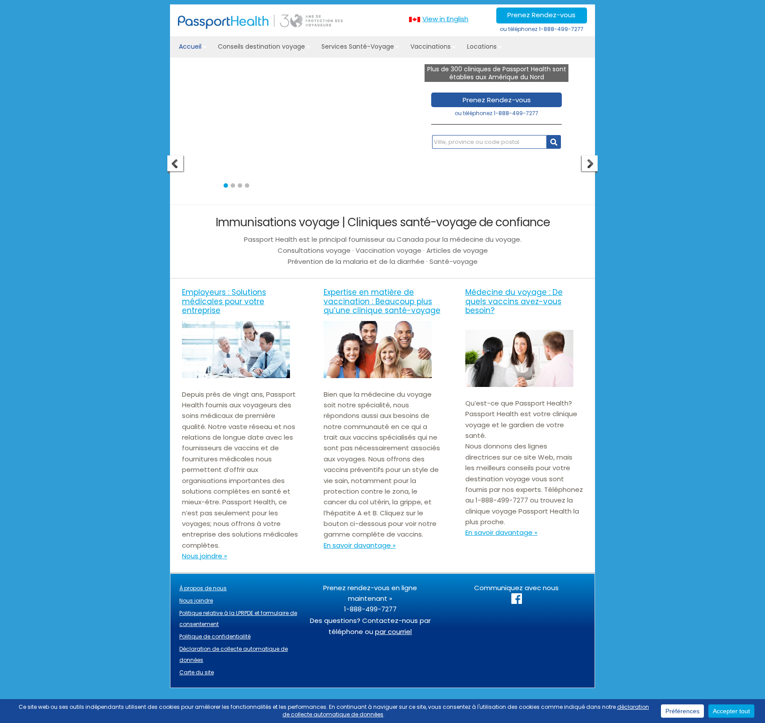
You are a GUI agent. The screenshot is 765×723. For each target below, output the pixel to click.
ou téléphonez (541, 29)
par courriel (393, 631)
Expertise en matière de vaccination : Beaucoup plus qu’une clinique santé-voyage (382, 301)
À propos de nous (203, 588)
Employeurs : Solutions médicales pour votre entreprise (224, 301)
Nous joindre (196, 600)
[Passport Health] (260, 26)
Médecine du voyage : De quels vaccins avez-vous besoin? (514, 301)
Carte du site (196, 672)
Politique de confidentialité (215, 636)
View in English (445, 18)
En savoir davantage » (360, 545)
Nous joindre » (204, 556)
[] (553, 142)
